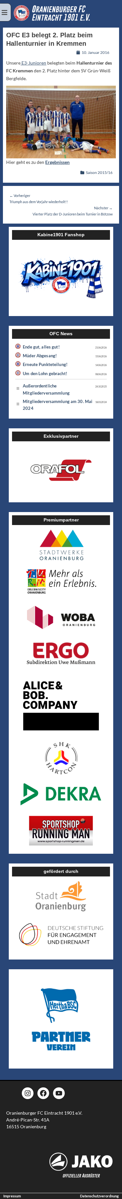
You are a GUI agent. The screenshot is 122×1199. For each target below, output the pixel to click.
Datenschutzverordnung (99, 1196)
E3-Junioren (33, 63)
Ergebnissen (57, 162)
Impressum (12, 1196)
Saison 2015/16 (99, 172)
